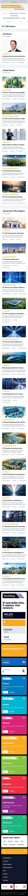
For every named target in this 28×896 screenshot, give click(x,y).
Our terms (5, 880)
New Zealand (12, 844)
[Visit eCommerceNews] (10, 758)
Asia (5, 841)
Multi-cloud (22, 13)
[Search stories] (25, 851)
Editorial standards (7, 867)
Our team (5, 877)
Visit (4, 692)
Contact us (5, 861)
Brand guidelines (7, 857)
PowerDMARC (21, 894)
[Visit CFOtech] (10, 678)
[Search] (20, 21)
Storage (23, 18)
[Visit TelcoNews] (10, 818)
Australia (10, 841)
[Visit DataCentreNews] (10, 738)
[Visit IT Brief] (10, 778)
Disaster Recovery (14, 13)
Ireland (5, 844)
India (22, 841)
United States (21, 844)
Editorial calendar (7, 864)
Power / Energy (14, 15)
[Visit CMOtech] (10, 718)
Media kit (12, 692)
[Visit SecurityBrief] (10, 797)
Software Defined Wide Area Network (11, 18)
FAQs (4, 870)
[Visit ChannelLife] (10, 699)
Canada (16, 841)
